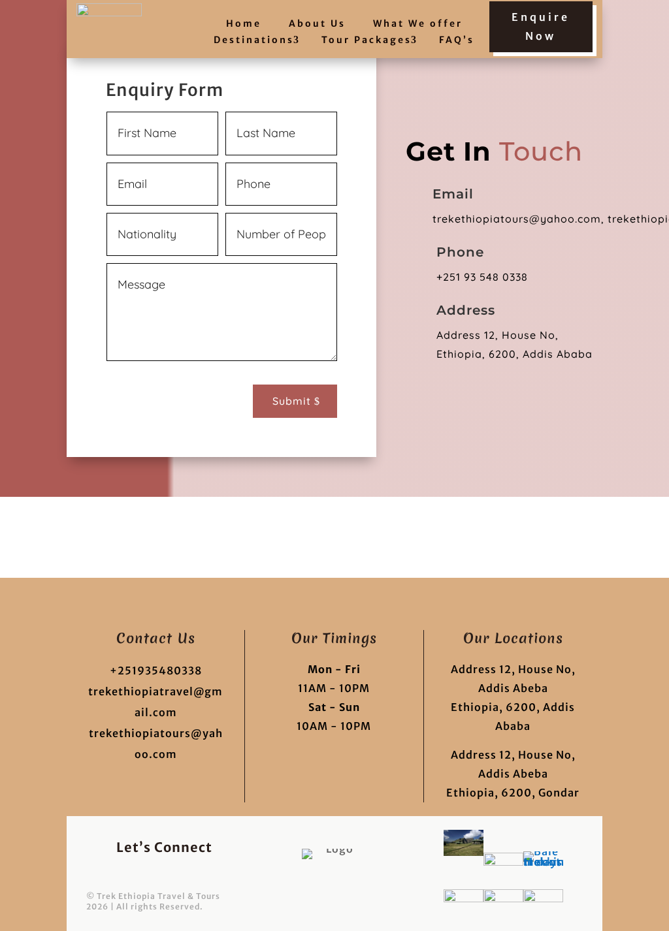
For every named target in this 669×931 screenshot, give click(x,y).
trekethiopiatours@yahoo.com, (518, 218)
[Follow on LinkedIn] (185, 874)
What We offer (418, 23)
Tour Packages (366, 40)
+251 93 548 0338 (483, 276)
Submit (291, 400)
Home (243, 23)
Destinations (254, 40)
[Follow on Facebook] (127, 874)
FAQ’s (456, 40)
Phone (460, 252)
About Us (317, 23)
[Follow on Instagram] (213, 874)
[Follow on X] (156, 874)
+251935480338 (156, 670)
